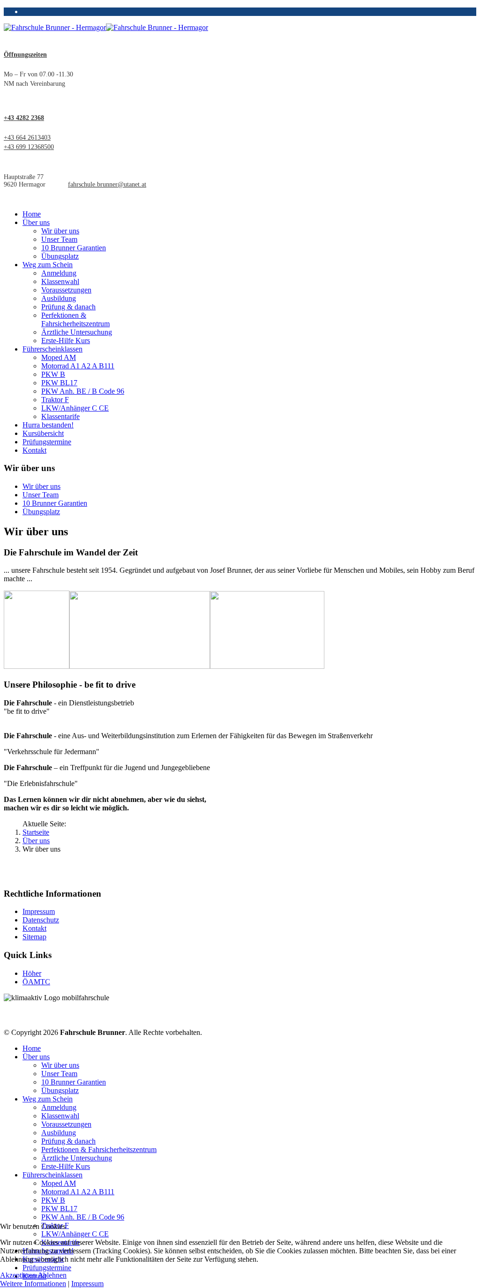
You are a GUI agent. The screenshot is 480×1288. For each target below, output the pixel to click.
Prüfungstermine (46, 442)
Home (31, 214)
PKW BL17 (59, 383)
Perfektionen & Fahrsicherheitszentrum (75, 319)
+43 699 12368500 (29, 146)
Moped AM (58, 357)
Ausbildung (58, 298)
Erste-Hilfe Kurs (65, 340)
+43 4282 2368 (24, 117)
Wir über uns (60, 231)
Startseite (35, 832)
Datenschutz (40, 920)
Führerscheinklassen (52, 349)
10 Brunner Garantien (73, 248)
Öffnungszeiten (25, 54)
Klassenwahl (60, 281)
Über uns (36, 222)
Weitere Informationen (33, 1284)
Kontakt (34, 450)
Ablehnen (52, 1275)
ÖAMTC (36, 982)
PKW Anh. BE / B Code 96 (82, 391)
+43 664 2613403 (27, 137)
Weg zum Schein (47, 265)
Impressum (38, 911)
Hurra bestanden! (48, 425)
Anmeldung (58, 273)
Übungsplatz (60, 256)
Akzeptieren (18, 1275)
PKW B (53, 374)
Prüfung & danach (68, 307)
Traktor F (55, 400)
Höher (31, 973)
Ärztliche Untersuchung (76, 332)
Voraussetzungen (66, 290)
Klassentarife (60, 416)
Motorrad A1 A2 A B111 (77, 366)
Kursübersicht (43, 433)
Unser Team (59, 239)
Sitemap (34, 937)
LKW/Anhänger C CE (75, 408)
